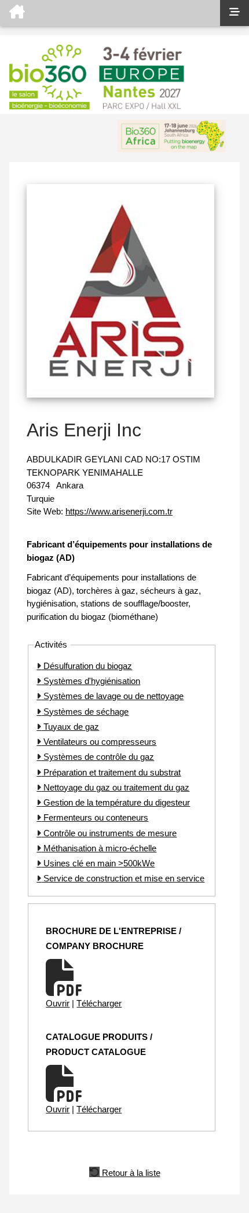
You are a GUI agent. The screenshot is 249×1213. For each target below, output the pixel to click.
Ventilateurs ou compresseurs (98, 742)
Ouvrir (57, 1003)
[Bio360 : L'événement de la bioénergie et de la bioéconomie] (110, 13)
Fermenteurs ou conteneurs (94, 817)
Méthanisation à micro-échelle (98, 848)
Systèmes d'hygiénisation (90, 681)
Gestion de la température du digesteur (115, 802)
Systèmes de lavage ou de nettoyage (112, 696)
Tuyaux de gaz (70, 727)
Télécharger (99, 1003)
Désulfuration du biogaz (86, 666)
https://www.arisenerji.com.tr (119, 511)
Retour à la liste (130, 1172)
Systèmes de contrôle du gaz (97, 757)
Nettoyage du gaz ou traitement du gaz (115, 787)
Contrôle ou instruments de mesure (109, 833)
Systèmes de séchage (85, 711)
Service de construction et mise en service (122, 878)
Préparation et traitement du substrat (111, 772)
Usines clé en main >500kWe (98, 863)
